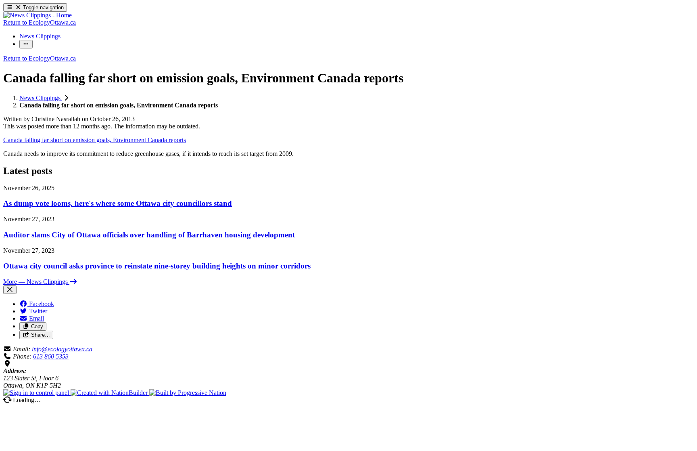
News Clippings (40, 97)
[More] (26, 44)
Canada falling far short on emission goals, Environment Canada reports (94, 139)
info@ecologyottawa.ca (62, 349)
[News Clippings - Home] (37, 15)
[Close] (10, 289)
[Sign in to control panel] (37, 392)
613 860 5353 (51, 356)
